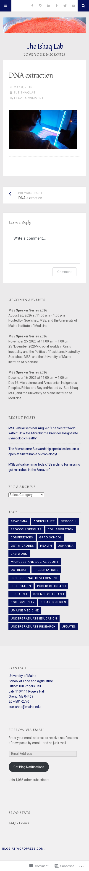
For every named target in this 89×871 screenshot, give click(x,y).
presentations (46, 569)
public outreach (51, 586)
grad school (50, 537)
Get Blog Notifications (28, 767)
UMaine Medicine (25, 610)
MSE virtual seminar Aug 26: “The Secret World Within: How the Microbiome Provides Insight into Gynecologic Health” (43, 433)
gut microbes (22, 545)
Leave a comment (29, 98)
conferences (22, 537)
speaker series (53, 602)
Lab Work (19, 553)
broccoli (68, 521)
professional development (34, 578)
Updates (69, 626)
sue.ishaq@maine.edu (25, 707)
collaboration (61, 529)
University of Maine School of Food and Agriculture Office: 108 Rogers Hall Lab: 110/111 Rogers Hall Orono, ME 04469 (31, 686)
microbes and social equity (35, 561)
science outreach (48, 594)
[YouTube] (73, 5)
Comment (64, 272)
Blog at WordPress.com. (23, 848)
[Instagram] (40, 5)
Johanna (66, 545)
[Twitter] (65, 5)
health (46, 545)
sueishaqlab (24, 92)
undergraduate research (33, 626)
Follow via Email (26, 730)
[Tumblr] (56, 5)
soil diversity (22, 602)
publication (21, 586)
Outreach (19, 569)
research (19, 594)
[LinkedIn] (48, 5)
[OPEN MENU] (5, 5)
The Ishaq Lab (44, 46)
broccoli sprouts (26, 529)
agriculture (44, 521)
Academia (19, 521)
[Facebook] (32, 5)
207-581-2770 (19, 701)
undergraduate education (34, 618)
